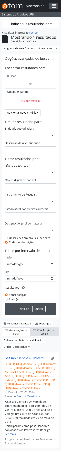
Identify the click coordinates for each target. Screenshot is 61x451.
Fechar (33, 32)
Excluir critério (30, 101)
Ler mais (10, 434)
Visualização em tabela (45, 331)
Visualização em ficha (17, 331)
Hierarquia (45, 323)
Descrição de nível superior (22, 143)
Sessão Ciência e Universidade (26, 358)
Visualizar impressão (19, 323)
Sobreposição (18, 295)
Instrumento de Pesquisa (21, 194)
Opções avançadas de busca (27, 58)
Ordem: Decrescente (16, 346)
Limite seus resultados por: (30, 24)
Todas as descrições (22, 242)
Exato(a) (14, 299)
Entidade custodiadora (19, 128)
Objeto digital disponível (20, 180)
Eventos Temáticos (28, 396)
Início (8, 257)
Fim (7, 272)
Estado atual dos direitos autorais (26, 209)
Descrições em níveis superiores (29, 238)
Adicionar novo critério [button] (21, 112)
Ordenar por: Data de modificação (23, 340)
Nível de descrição (16, 165)
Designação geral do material (23, 223)
